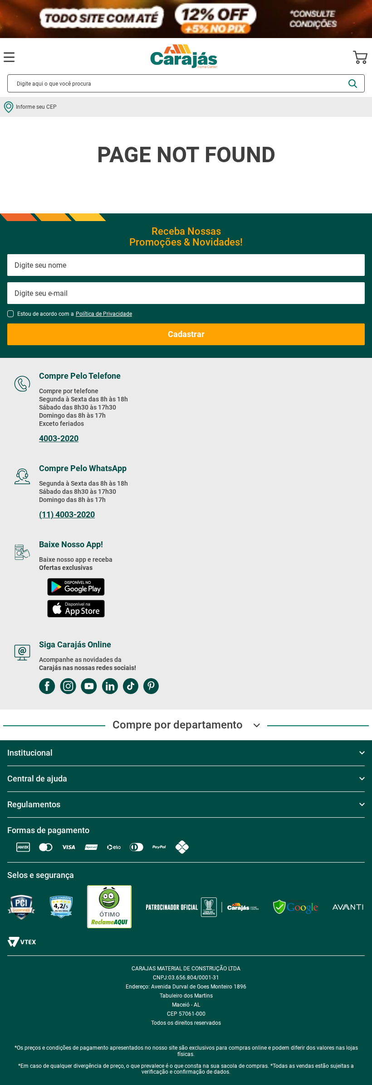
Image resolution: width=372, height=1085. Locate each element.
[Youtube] (89, 687)
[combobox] (185, 83)
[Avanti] (348, 907)
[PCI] (21, 907)
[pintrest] (151, 687)
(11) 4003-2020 (67, 514)
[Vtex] (21, 942)
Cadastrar (186, 334)
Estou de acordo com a (74, 314)
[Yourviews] (61, 907)
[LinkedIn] (110, 687)
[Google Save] (295, 907)
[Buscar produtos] (352, 83)
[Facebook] (47, 687)
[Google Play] (76, 588)
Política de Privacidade (104, 314)
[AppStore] (76, 609)
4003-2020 (58, 438)
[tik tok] (130, 687)
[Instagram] (68, 687)
